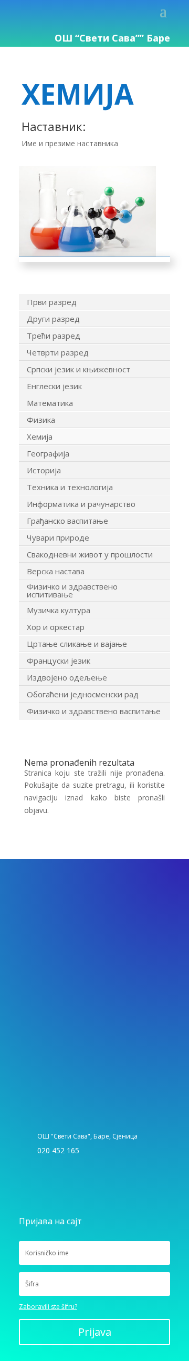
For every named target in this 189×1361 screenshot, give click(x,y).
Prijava (94, 1332)
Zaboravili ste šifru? (48, 1306)
